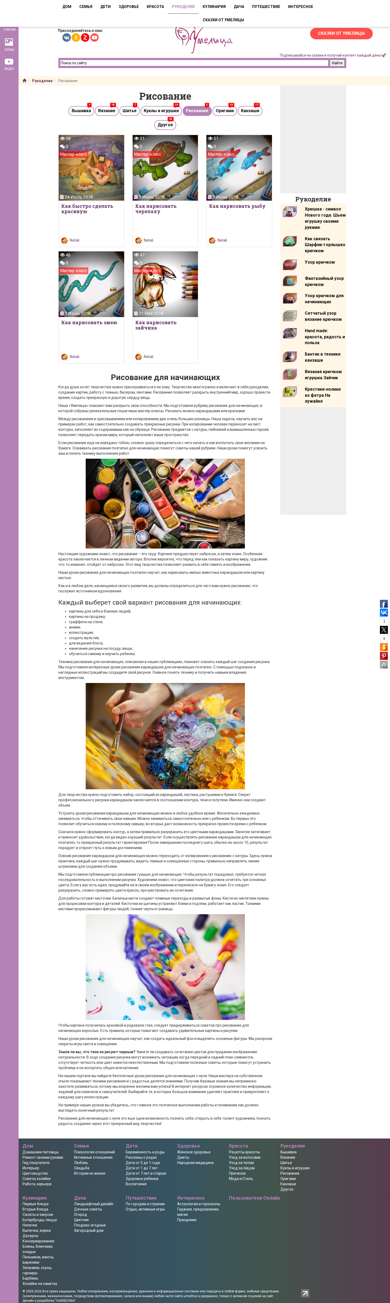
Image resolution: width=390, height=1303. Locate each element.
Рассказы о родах (141, 1157)
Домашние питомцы (41, 1152)
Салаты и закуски (38, 1214)
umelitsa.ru (192, 1296)
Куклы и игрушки (161, 110)
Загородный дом (88, 1230)
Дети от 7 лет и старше (146, 1173)
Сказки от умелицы (223, 20)
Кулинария (214, 7)
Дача (239, 7)
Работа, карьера (37, 1184)
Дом (66, 7)
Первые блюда (36, 1204)
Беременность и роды (145, 1152)
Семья (85, 7)
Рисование (197, 110)
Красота (155, 7)
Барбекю (30, 1278)
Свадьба (81, 1168)
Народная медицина (195, 1163)
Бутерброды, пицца (40, 1220)
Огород (80, 1214)
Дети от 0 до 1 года (143, 1163)
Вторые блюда (35, 1209)
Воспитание (136, 1184)
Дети (105, 7)
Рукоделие (183, 7)
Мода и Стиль (241, 1179)
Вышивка (81, 110)
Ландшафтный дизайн (93, 1204)
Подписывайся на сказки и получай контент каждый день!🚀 (333, 55)
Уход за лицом (242, 1168)
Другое (165, 124)
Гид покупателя (36, 1163)
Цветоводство (35, 1173)
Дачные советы (88, 1209)
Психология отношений (94, 1152)
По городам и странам (145, 1204)
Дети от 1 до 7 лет (142, 1168)
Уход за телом (241, 1163)
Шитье (130, 110)
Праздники (186, 1220)
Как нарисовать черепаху (156, 208)
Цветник (81, 1220)
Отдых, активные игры (145, 1209)
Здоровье (129, 7)
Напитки (30, 1225)
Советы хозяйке (37, 1179)
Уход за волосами (245, 1157)
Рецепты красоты (244, 1152)
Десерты (30, 1236)
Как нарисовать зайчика (156, 325)
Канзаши (250, 110)
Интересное (300, 7)
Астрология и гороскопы (198, 1204)
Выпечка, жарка (37, 1230)
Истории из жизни (89, 1173)
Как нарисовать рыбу (237, 206)
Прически (237, 1173)
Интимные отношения (93, 1157)
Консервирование (38, 1241)
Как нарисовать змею (89, 322)
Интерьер (31, 1168)
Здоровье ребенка (142, 1179)
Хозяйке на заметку (40, 1283)
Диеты (183, 1157)
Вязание (106, 110)
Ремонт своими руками (43, 1157)
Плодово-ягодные (90, 1225)
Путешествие (266, 7)
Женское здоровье (194, 1152)
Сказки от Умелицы (341, 33)
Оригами (225, 110)
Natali (74, 240)
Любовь (81, 1163)
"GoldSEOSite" (65, 1300)
